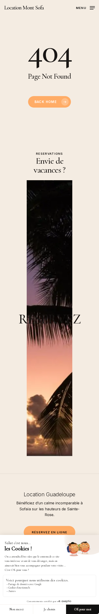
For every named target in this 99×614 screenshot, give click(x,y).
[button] (85, 7)
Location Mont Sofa (24, 8)
